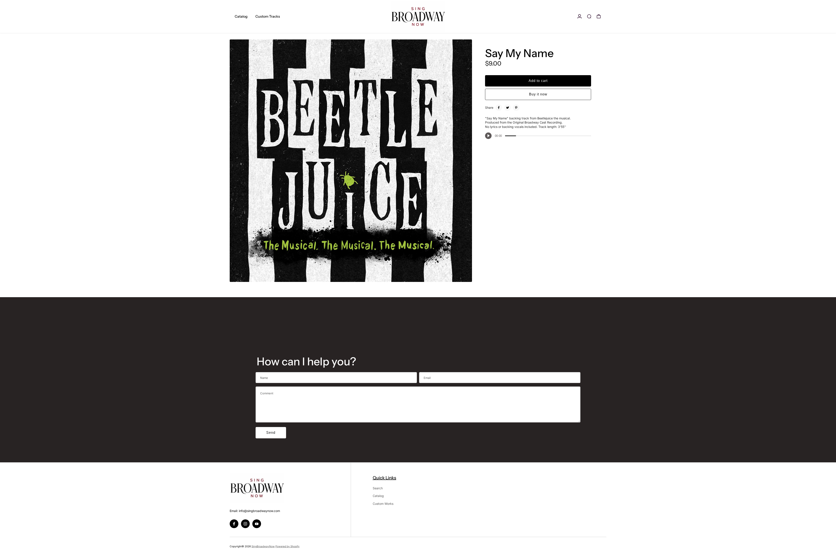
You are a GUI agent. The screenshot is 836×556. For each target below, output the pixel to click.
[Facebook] (499, 107)
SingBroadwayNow (263, 546)
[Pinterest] (516, 107)
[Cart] (598, 16)
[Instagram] (245, 523)
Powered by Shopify (287, 546)
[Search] (589, 16)
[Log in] (579, 16)
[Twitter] (507, 107)
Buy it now (538, 94)
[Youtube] (256, 523)
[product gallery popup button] (464, 277)
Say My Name (519, 53)
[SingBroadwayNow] (418, 16)
